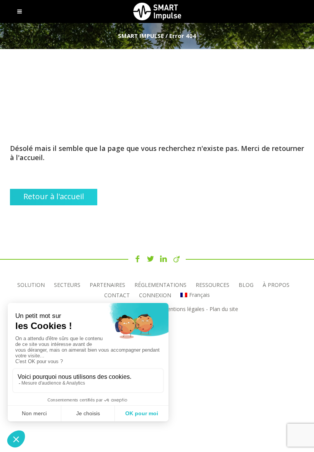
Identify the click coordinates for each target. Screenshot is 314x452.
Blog (246, 284)
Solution (31, 284)
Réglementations (160, 284)
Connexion (155, 295)
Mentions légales (183, 309)
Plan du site (223, 309)
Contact (117, 295)
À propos (276, 284)
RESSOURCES (212, 284)
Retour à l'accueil (53, 196)
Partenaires (107, 284)
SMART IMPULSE (141, 35)
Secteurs (67, 284)
